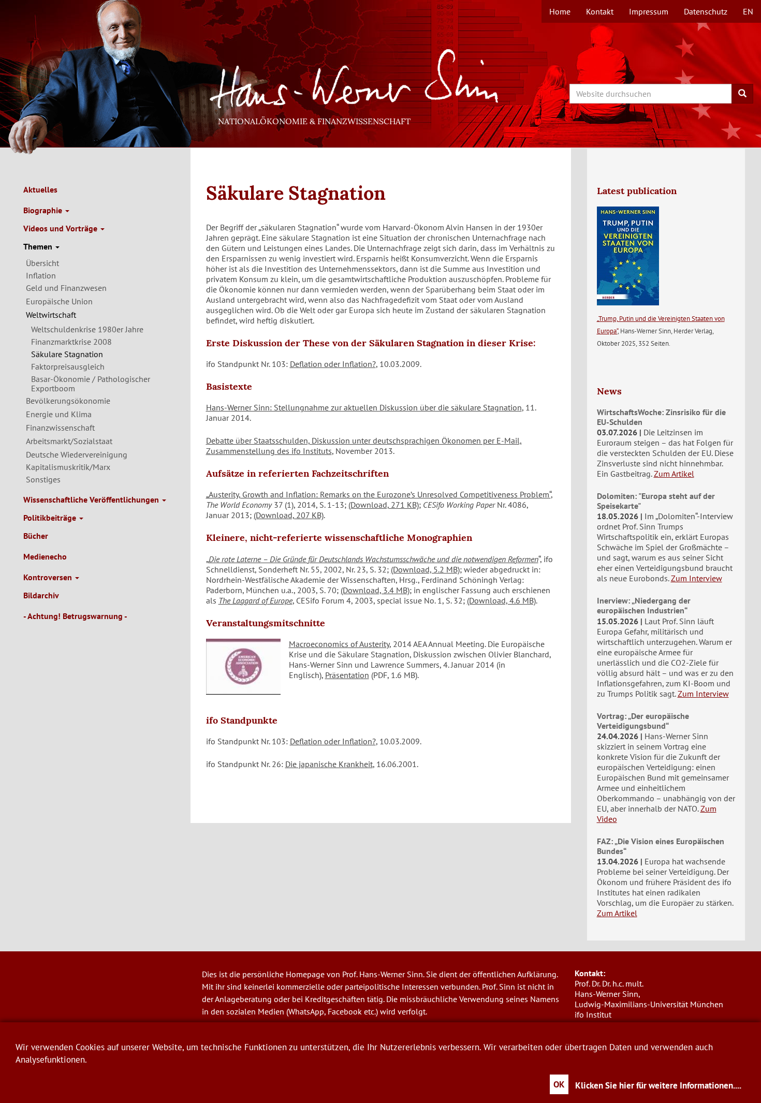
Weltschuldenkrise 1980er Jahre (87, 329)
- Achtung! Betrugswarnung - (75, 616)
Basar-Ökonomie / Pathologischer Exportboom (90, 383)
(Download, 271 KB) (383, 504)
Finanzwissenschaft (60, 427)
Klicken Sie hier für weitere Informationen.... (658, 1085)
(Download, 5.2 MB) (425, 569)
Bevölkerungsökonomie (68, 400)
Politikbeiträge (50, 517)
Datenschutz (705, 11)
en (748, 11)
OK (559, 1084)
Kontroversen (48, 577)
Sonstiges (43, 479)
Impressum (648, 11)
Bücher (35, 536)
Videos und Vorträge (61, 228)
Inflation (41, 275)
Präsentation (347, 675)
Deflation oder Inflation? (333, 364)
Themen (38, 246)
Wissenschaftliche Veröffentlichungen (92, 499)
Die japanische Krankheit (329, 764)
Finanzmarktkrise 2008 (71, 341)
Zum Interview (696, 578)
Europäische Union (59, 301)
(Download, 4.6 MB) (501, 600)
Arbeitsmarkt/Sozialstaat (69, 441)
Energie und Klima (59, 414)
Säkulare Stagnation (67, 354)
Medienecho (45, 556)
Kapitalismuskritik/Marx (68, 467)
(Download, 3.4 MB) (375, 590)
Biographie (43, 210)
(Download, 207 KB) (289, 515)
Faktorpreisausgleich (68, 366)
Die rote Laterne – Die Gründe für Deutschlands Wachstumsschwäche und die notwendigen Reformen (373, 559)
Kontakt (599, 11)
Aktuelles (40, 189)
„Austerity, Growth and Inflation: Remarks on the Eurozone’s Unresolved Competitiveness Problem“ (378, 494)
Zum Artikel (674, 473)
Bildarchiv (41, 595)
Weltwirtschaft (51, 315)
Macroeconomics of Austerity (339, 644)
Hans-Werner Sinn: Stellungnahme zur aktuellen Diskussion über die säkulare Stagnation (364, 407)
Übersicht (42, 263)
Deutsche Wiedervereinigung (76, 454)
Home (559, 11)
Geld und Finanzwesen (66, 288)
